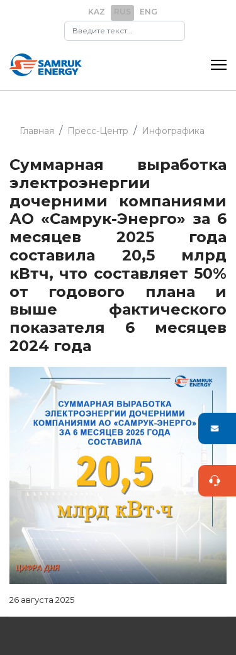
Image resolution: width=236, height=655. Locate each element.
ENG (148, 11)
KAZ (96, 11)
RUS (122, 11)
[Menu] (219, 65)
